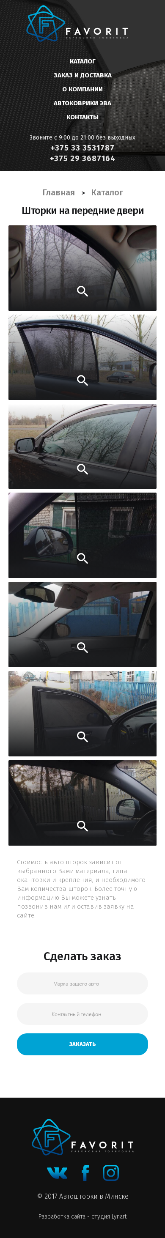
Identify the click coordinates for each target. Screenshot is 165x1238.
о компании (82, 89)
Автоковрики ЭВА (82, 103)
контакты (82, 117)
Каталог (107, 192)
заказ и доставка (83, 75)
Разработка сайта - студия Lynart (82, 1216)
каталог (83, 61)
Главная (58, 192)
